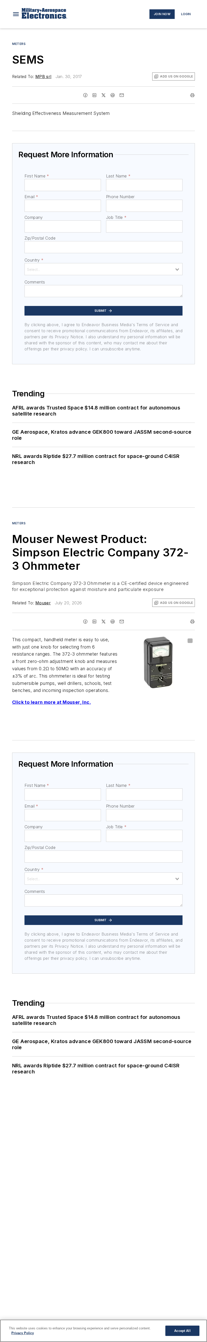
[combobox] (103, 269)
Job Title (116, 217)
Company (33, 217)
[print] (192, 95)
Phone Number (120, 196)
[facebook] (85, 95)
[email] (121, 95)
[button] (16, 14)
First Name (36, 175)
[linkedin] (94, 95)
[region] (103, 1331)
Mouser (43, 602)
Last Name (118, 175)
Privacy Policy (22, 1333)
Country (33, 260)
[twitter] (103, 95)
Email (31, 196)
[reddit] (112, 95)
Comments (34, 282)
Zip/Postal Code (40, 238)
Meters (19, 44)
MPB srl (43, 76)
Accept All (182, 1331)
